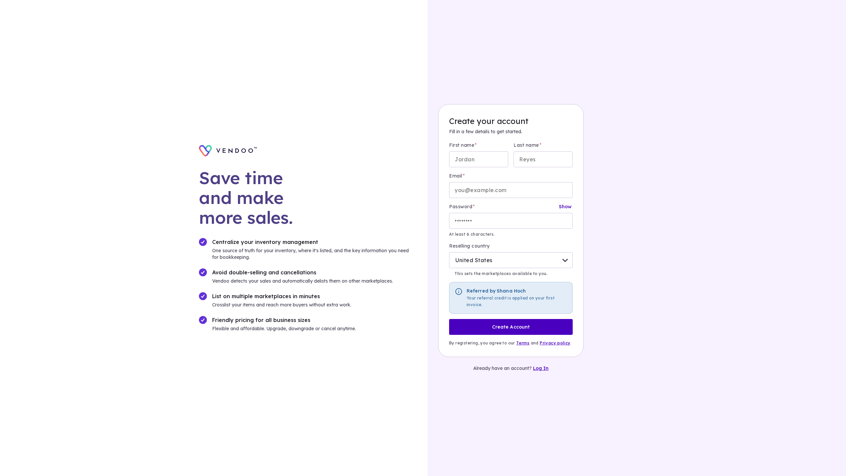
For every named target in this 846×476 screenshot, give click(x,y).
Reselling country (469, 246)
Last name (526, 145)
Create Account (511, 327)
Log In (541, 368)
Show (565, 207)
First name (461, 145)
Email (455, 176)
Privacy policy (555, 342)
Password (460, 207)
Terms (522, 342)
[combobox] (455, 260)
